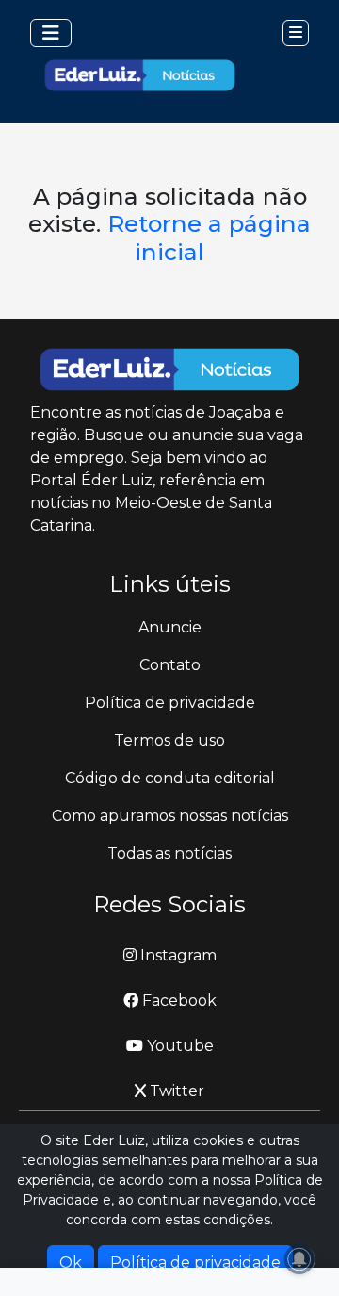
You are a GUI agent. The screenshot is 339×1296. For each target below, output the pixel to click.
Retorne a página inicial (209, 237)
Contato (170, 665)
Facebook (177, 1000)
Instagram (177, 955)
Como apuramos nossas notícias (170, 816)
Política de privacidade (170, 703)
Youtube (178, 1046)
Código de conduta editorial (170, 778)
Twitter (175, 1091)
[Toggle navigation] (51, 33)
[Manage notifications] (299, 1259)
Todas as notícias (169, 853)
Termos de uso (169, 740)
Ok (70, 1262)
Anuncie (170, 627)
